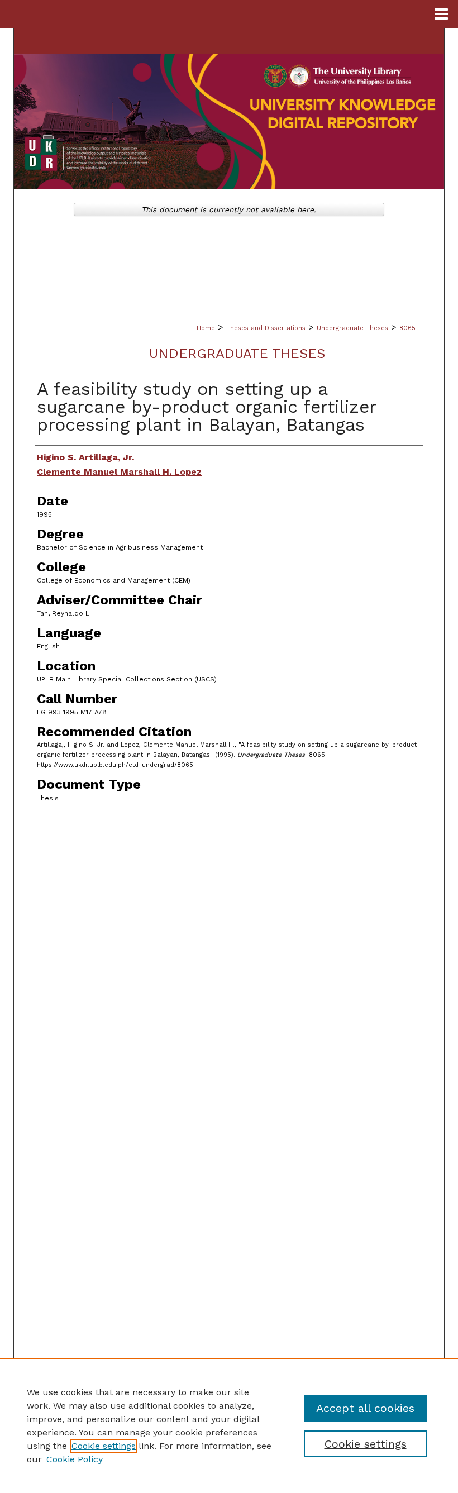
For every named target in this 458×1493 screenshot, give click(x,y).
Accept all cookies (365, 1408)
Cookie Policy (74, 1459)
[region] (229, 1425)
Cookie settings (103, 1445)
